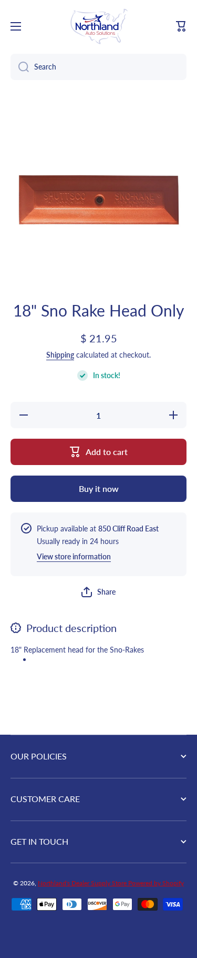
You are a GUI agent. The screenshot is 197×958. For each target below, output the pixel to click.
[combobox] (98, 67)
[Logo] (98, 26)
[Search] (20, 67)
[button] (181, 26)
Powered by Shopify (156, 883)
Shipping (60, 354)
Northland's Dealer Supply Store (83, 883)
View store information (74, 556)
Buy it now (99, 488)
